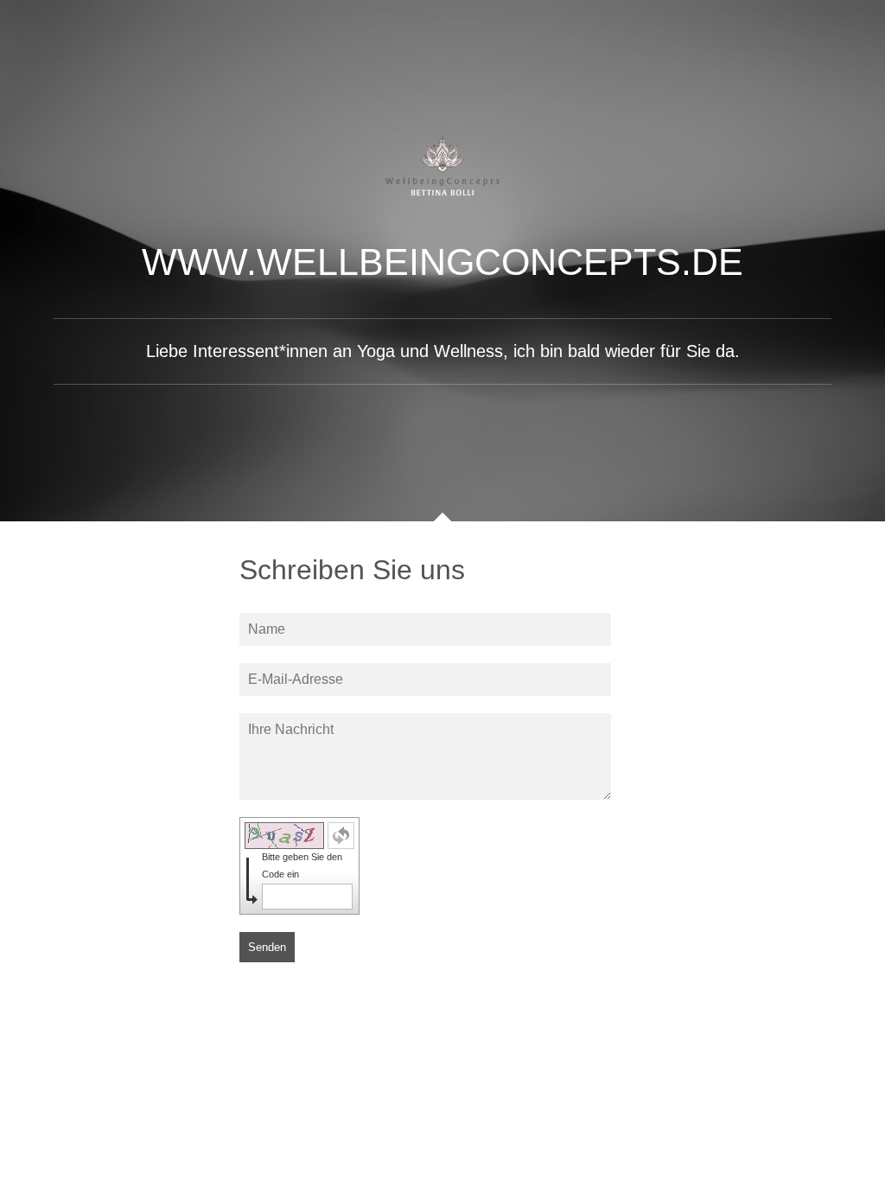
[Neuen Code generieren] (341, 835)
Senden (267, 947)
